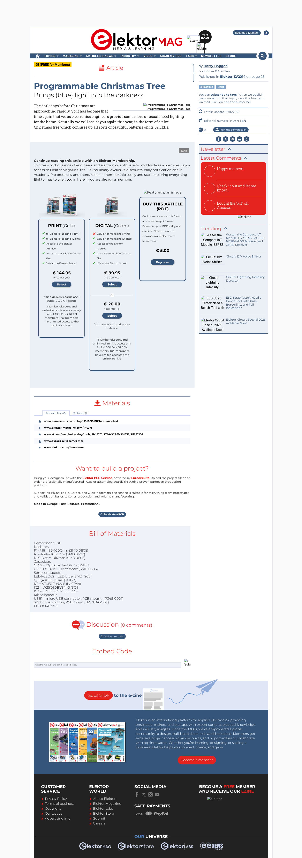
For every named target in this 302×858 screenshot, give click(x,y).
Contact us (53, 813)
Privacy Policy (56, 799)
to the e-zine (115, 695)
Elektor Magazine (107, 804)
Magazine (71, 56)
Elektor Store (103, 813)
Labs (190, 56)
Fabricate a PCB (113, 514)
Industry (128, 56)
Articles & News (99, 56)
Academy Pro (171, 56)
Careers (99, 823)
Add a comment (113, 636)
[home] (37, 56)
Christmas (206, 87)
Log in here (75, 179)
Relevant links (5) (56, 413)
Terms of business (59, 804)
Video (148, 56)
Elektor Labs (103, 808)
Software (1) (80, 413)
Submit (99, 818)
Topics (49, 56)
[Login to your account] (266, 32)
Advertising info (57, 818)
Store (231, 56)
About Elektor (104, 799)
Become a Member (247, 32)
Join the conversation (233, 129)
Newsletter (211, 56)
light (221, 87)
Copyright (53, 808)
